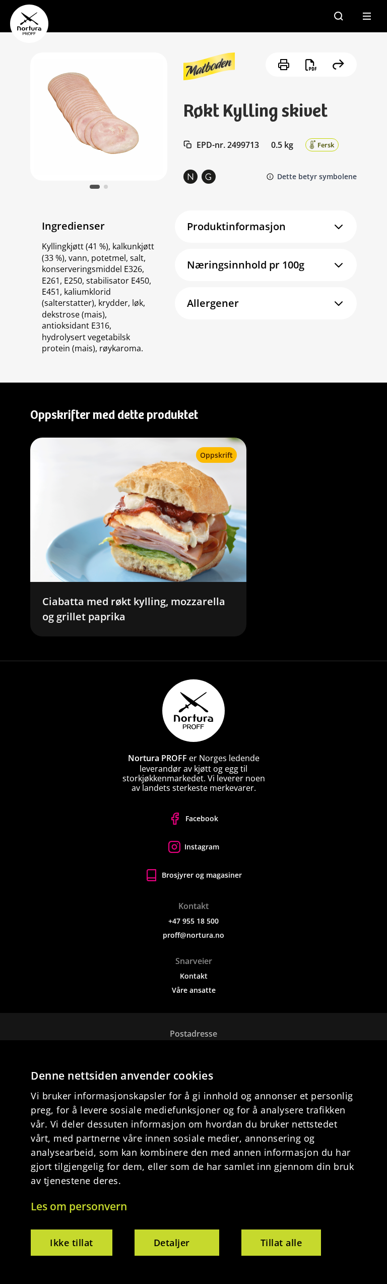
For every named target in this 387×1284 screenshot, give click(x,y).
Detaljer (172, 1243)
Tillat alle (281, 1243)
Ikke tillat (71, 1243)
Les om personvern (79, 1206)
